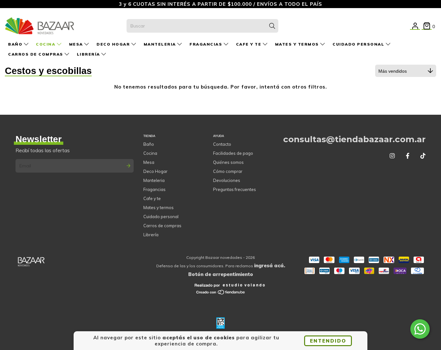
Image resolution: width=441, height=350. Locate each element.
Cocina (46, 44)
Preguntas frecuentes (234, 189)
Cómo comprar (227, 171)
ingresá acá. (269, 265)
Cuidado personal (359, 44)
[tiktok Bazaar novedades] (423, 156)
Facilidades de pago (233, 153)
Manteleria (161, 44)
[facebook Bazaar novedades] (407, 156)
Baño (16, 44)
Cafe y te (249, 44)
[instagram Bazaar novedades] (392, 156)
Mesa (77, 44)
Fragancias (207, 44)
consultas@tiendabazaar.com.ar (354, 139)
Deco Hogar (114, 44)
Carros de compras (36, 54)
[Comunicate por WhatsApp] (420, 329)
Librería (89, 54)
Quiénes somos (228, 162)
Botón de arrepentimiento (220, 274)
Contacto (222, 144)
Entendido (328, 341)
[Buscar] (272, 26)
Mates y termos (298, 44)
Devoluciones (226, 180)
